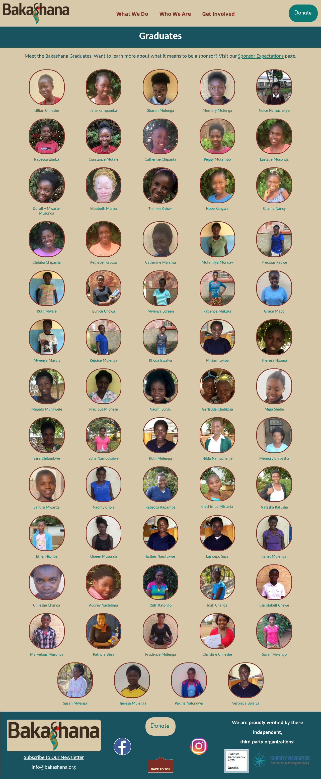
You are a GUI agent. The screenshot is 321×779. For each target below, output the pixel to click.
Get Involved (218, 13)
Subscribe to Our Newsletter (54, 757)
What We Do (132, 13)
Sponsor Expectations (261, 56)
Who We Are (175, 13)
